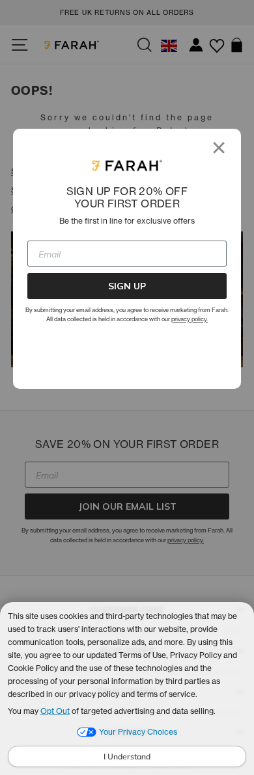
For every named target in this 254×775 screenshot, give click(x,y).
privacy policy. (189, 318)
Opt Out (55, 711)
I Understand (127, 756)
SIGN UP (127, 286)
